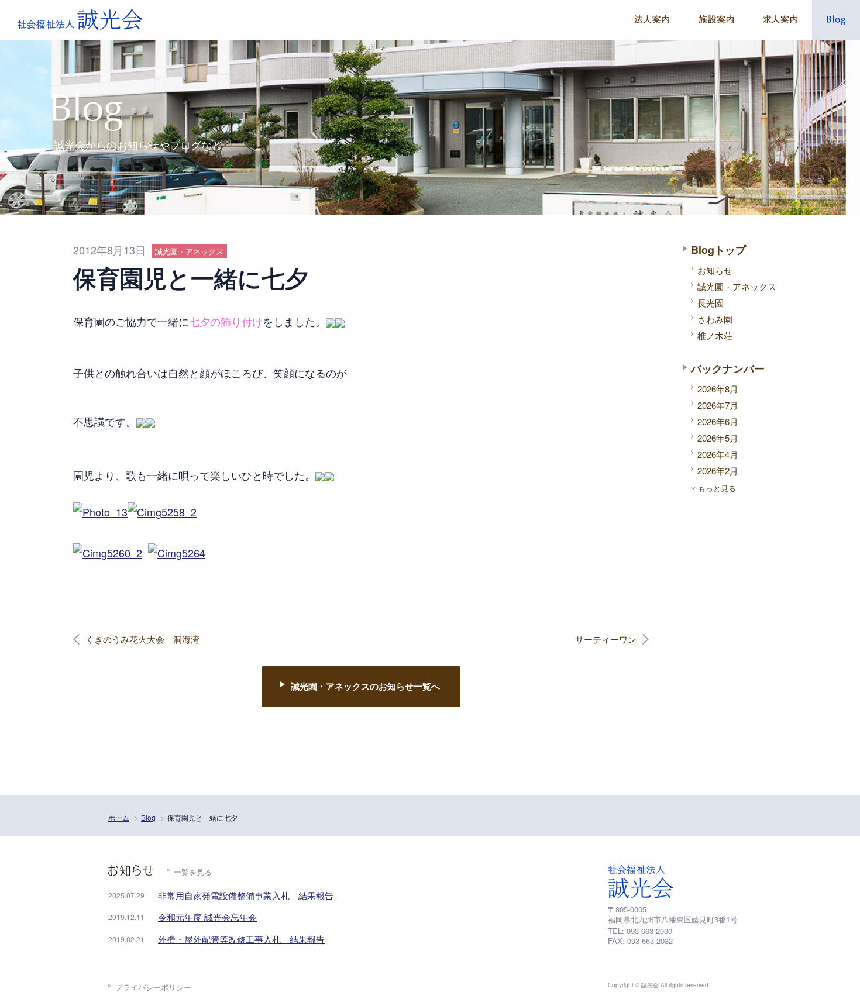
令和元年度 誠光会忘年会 (207, 917)
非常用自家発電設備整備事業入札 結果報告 (245, 895)
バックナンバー (728, 368)
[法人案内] (652, 20)
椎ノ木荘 (714, 335)
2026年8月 (717, 389)
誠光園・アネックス (736, 286)
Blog (148, 817)
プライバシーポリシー (153, 987)
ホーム (118, 817)
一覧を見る (193, 871)
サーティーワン (606, 639)
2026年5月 (717, 438)
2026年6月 (717, 421)
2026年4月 (717, 454)
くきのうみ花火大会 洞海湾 (142, 639)
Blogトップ (718, 249)
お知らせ (714, 270)
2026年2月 (717, 470)
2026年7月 (717, 405)
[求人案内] (780, 20)
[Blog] (836, 20)
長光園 (710, 303)
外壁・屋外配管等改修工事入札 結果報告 (241, 939)
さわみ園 (714, 319)
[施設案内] (716, 20)
